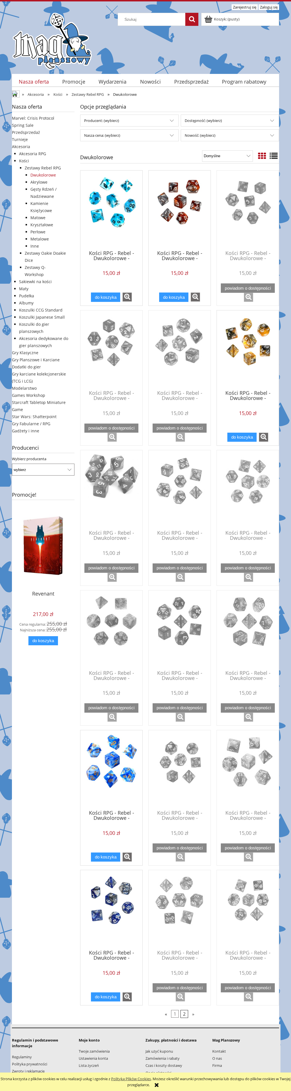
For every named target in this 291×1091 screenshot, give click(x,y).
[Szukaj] (191, 19)
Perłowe (37, 232)
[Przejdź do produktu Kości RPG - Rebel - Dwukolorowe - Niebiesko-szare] (111, 909)
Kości (24, 160)
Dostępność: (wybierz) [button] (203, 120)
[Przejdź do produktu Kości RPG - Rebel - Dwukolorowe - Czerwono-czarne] (111, 489)
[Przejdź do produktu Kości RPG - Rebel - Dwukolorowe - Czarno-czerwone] (111, 349)
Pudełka (26, 295)
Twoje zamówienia (94, 1051)
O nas (217, 1058)
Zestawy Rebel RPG (43, 168)
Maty (23, 288)
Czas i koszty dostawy (164, 1065)
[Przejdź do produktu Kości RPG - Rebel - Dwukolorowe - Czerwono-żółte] (248, 489)
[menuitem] (33, 82)
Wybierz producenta (29, 459)
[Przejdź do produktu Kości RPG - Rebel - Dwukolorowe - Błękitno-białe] (111, 209)
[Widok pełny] (274, 155)
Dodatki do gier (26, 367)
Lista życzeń (89, 1065)
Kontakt (219, 1051)
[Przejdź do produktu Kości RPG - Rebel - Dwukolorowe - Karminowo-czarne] (179, 629)
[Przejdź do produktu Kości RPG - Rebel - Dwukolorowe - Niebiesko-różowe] (248, 769)
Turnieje (20, 139)
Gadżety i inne (25, 431)
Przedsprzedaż (26, 132)
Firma (217, 1065)
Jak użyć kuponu (159, 1051)
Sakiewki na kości (35, 281)
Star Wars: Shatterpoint (34, 416)
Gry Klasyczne (25, 352)
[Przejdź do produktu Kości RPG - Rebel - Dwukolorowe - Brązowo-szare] (179, 209)
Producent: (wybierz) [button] (101, 120)
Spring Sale (23, 125)
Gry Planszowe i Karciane (36, 359)
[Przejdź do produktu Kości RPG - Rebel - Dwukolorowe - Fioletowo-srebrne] (111, 629)
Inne (34, 246)
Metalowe (39, 239)
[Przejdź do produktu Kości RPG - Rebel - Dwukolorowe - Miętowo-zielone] (248, 629)
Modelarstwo (24, 388)
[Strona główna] (52, 40)
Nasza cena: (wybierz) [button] (102, 135)
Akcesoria (21, 146)
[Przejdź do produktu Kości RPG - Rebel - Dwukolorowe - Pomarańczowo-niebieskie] (248, 909)
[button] (127, 297)
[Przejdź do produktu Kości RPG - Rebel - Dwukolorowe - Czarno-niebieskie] (179, 349)
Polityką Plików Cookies (131, 1078)
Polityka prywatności (29, 1064)
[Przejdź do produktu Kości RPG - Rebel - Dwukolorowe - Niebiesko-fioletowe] (179, 769)
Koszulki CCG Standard (41, 310)
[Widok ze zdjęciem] (262, 155)
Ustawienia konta (93, 1058)
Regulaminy (22, 1056)
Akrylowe (38, 182)
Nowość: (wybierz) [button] (200, 135)
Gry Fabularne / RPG (31, 423)
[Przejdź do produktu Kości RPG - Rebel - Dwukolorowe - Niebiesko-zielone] (179, 909)
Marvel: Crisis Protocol (33, 118)
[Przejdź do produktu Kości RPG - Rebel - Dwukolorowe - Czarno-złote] (248, 349)
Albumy (26, 303)
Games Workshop (28, 395)
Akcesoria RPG (32, 153)
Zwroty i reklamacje (28, 1071)
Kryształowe (41, 224)
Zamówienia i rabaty (163, 1058)
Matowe (37, 217)
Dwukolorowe (43, 175)
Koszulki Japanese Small (42, 317)
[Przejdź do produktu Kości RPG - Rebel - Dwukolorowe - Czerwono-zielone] (179, 489)
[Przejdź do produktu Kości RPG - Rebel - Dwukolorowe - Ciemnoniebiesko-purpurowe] (248, 209)
